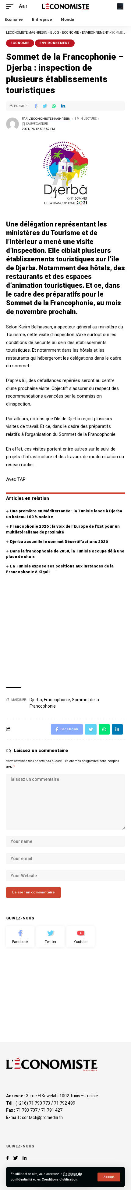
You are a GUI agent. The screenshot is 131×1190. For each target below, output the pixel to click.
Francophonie (57, 699)
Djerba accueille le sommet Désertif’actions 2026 (59, 541)
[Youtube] (81, 937)
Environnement (55, 43)
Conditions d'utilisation (59, 1179)
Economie (20, 43)
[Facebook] (20, 937)
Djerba (36, 699)
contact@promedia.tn (42, 1117)
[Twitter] (50, 937)
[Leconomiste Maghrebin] (65, 6)
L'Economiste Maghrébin (49, 118)
